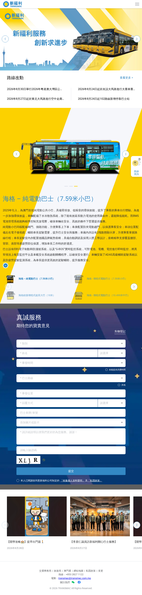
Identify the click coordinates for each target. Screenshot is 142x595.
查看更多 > (126, 77)
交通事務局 (45, 570)
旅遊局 (57, 570)
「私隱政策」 (95, 480)
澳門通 (67, 570)
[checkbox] (71, 370)
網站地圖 (78, 570)
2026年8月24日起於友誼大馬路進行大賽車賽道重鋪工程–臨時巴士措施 (106, 89)
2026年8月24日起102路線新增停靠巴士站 (104, 98)
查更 (100, 570)
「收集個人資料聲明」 (72, 480)
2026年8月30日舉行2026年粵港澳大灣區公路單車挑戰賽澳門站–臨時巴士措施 (35, 89)
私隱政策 (91, 570)
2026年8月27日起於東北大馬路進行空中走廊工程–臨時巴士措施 (35, 98)
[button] (5, 38)
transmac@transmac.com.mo (74, 578)
